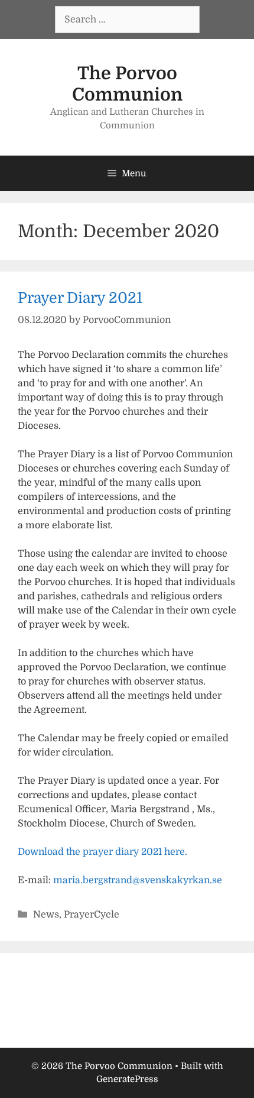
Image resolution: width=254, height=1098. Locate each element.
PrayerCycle (91, 914)
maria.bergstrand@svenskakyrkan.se (137, 880)
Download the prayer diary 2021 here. (102, 852)
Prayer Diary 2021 (80, 297)
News (46, 914)
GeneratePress (127, 1079)
